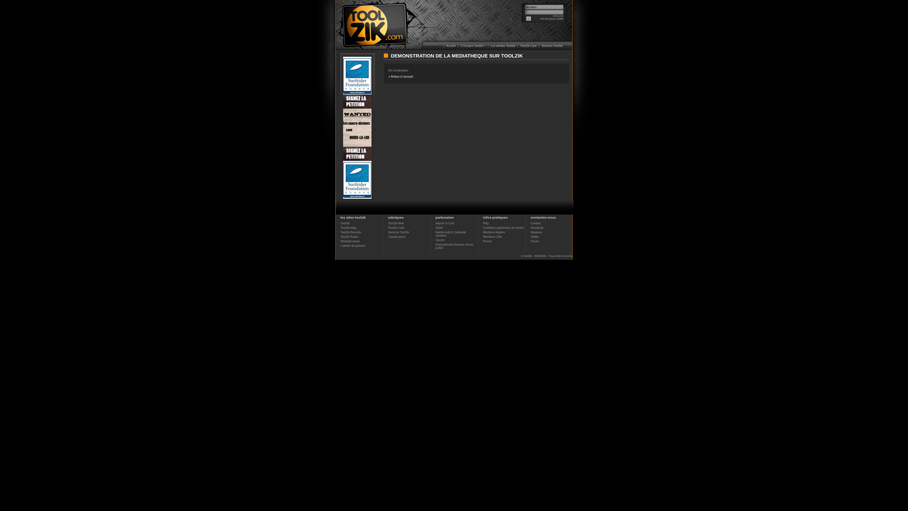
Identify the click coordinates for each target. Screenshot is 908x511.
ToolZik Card (528, 46)
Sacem (440, 240)
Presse (487, 241)
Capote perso (397, 236)
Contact (536, 223)
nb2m (439, 227)
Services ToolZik (552, 46)
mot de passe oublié (551, 18)
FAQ (486, 223)
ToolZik (345, 223)
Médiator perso (350, 241)
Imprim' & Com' (445, 223)
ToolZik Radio (349, 236)
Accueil (451, 46)
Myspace (536, 232)
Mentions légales (494, 232)
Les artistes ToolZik (503, 46)
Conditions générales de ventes (503, 227)
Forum (535, 241)
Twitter (535, 236)
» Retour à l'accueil (401, 76)
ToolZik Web (396, 223)
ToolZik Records (350, 232)
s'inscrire (558, 15)
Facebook (537, 227)
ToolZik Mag (348, 227)
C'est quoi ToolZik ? (473, 46)
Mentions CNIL (492, 236)
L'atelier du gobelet (352, 245)
